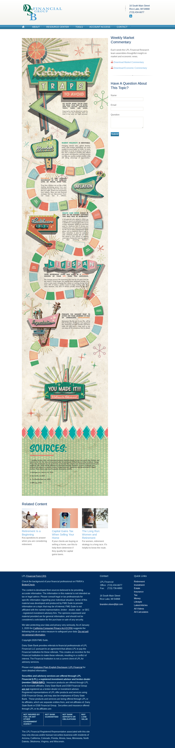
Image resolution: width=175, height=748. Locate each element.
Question (115, 115)
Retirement (139, 581)
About (36, 27)
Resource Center (57, 27)
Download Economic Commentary (130, 68)
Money (137, 598)
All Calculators (141, 612)
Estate (137, 588)
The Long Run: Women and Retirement (91, 534)
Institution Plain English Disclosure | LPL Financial (58, 667)
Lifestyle (138, 602)
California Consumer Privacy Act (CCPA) (53, 628)
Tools (79, 27)
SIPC (41, 682)
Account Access (99, 27)
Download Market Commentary (128, 62)
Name (114, 95)
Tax (135, 595)
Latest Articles (141, 605)
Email (113, 105)
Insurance (139, 592)
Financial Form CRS (36, 576)
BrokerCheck (28, 585)
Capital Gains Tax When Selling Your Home (63, 534)
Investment (139, 585)
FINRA (35, 682)
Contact (122, 27)
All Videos (139, 609)
